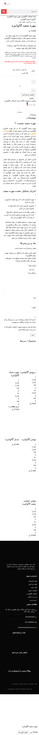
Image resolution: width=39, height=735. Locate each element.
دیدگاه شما (31, 273)
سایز (33, 71)
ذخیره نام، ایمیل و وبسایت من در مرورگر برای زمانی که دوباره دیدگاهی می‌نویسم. (20, 321)
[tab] (19, 112)
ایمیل (33, 307)
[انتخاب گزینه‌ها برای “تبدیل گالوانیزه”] (16, 430)
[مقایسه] (33, 368)
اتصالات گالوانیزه (27, 16)
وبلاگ (29, 671)
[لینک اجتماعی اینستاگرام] (27, 105)
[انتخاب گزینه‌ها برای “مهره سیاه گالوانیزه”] (16, 363)
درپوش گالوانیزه (28, 372)
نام (34, 298)
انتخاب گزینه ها (23, 732)
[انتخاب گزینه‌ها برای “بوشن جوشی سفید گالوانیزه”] (33, 491)
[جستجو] (4, 11)
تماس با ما (22, 671)
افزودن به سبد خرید (28, 95)
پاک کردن (25, 73)
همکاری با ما (13, 671)
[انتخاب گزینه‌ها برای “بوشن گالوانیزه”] (33, 430)
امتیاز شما (32, 265)
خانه (34, 16)
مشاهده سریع (27, 363)
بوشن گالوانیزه (29, 439)
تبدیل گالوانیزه (12, 439)
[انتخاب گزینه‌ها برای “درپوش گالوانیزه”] (33, 363)
